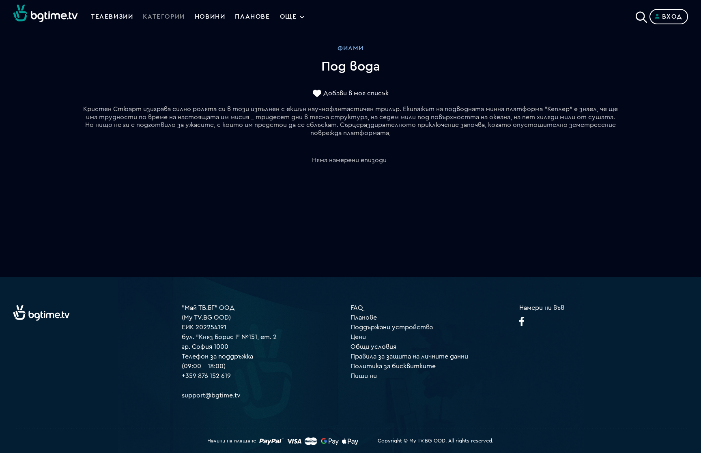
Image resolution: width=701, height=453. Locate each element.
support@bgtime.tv (211, 395)
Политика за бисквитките (393, 366)
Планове (363, 317)
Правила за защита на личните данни (409, 356)
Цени (358, 337)
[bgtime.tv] (41, 312)
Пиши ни (363, 376)
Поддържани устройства (391, 327)
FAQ (356, 308)
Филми (350, 48)
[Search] (641, 15)
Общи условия (373, 347)
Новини (210, 16)
